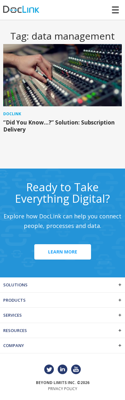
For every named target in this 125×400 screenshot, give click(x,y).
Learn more (62, 252)
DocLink (12, 114)
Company (13, 345)
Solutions (15, 285)
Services (12, 315)
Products (14, 300)
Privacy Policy (62, 388)
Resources (15, 330)
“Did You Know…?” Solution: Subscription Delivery (59, 126)
